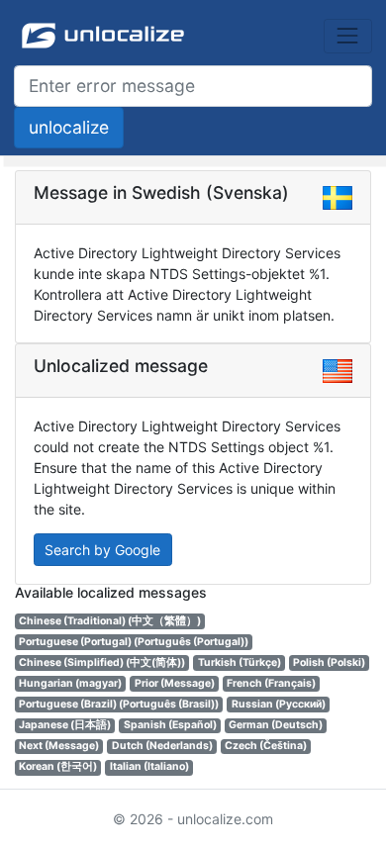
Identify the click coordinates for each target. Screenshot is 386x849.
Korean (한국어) (58, 766)
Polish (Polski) (329, 662)
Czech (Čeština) (266, 745)
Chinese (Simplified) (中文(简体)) (102, 662)
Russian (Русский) (279, 704)
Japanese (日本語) (65, 724)
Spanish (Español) (170, 724)
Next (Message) (59, 745)
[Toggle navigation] (348, 36)
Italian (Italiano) (149, 766)
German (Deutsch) (276, 724)
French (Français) (271, 683)
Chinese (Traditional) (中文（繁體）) (110, 620)
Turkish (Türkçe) (239, 662)
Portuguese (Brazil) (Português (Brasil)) (119, 704)
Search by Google (102, 549)
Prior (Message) (175, 683)
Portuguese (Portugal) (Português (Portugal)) (133, 641)
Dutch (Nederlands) (162, 745)
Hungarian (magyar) (70, 683)
